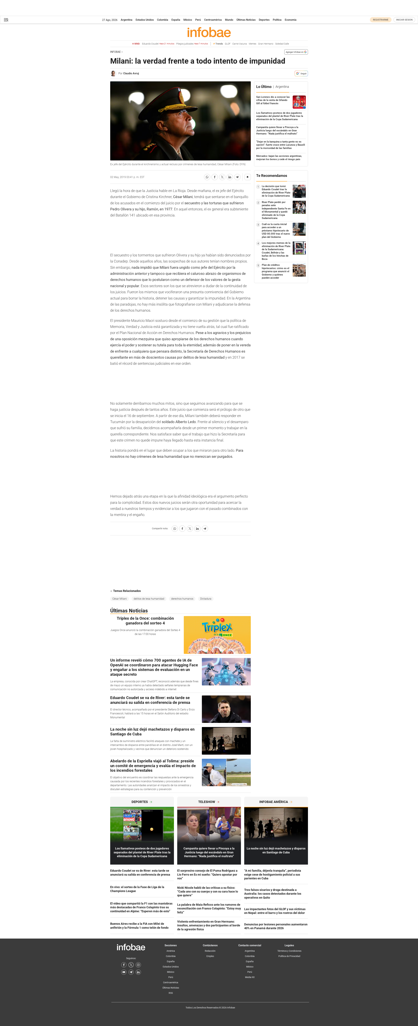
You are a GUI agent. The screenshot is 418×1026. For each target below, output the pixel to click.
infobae (115, 51)
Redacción (210, 951)
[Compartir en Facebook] (215, 177)
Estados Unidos (145, 19)
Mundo (229, 19)
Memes (252, 44)
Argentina (126, 19)
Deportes (264, 19)
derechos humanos (182, 598)
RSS (171, 993)
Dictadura (205, 598)
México (187, 19)
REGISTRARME (380, 19)
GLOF (227, 44)
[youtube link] (123, 972)
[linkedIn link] (138, 972)
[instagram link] (138, 964)
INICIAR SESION (404, 19)
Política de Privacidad (289, 956)
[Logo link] (209, 32)
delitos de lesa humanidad (149, 598)
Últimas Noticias (246, 19)
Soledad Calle (282, 44)
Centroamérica (213, 19)
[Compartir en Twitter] (222, 177)
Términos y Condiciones (289, 951)
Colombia (162, 19)
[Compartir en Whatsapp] (207, 177)
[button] (6, 19)
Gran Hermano (265, 44)
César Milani (119, 598)
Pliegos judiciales (192, 44)
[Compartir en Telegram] (237, 177)
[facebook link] (123, 964)
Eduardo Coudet (158, 44)
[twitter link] (131, 964)
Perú (198, 19)
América (171, 951)
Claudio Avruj (131, 73)
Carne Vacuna (239, 44)
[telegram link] (131, 972)
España (175, 19)
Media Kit (250, 977)
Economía (290, 19)
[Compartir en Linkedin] (230, 177)
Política (277, 19)
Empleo (210, 956)
